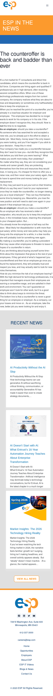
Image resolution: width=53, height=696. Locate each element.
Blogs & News (26, 669)
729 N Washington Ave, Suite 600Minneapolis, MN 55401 (26, 623)
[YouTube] (34, 616)
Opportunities (26, 650)
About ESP (26, 659)
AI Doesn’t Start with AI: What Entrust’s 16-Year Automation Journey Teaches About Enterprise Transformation (27, 453)
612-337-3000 (26, 632)
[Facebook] (19, 616)
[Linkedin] (24, 616)
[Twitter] (29, 616)
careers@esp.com (26, 639)
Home (26, 646)
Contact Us (26, 673)
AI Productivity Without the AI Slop (27, 369)
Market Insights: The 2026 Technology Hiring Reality (26, 531)
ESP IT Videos (26, 664)
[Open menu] (47, 5)
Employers (26, 655)
